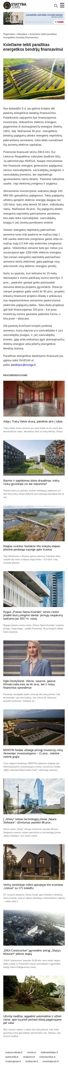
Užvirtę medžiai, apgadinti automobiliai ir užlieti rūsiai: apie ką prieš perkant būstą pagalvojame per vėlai (32, 1019)
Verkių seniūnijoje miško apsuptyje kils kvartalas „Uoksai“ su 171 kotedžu (33, 886)
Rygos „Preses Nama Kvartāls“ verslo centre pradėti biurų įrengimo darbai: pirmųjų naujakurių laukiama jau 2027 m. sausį (33, 615)
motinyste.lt (31, 1061)
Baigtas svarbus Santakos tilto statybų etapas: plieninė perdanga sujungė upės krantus (32, 548)
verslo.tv (31, 1052)
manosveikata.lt (13, 1052)
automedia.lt (11, 1056)
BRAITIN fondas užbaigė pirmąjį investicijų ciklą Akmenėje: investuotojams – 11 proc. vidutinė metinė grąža (33, 753)
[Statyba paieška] (56, 7)
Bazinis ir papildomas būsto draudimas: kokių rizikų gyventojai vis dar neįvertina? (31, 482)
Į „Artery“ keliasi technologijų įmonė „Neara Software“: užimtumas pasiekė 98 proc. (29, 821)
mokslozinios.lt (47, 1056)
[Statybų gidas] (14, 8)
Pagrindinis (9, 34)
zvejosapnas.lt (13, 1061)
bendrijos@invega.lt (23, 364)
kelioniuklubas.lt (49, 1052)
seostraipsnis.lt (50, 1061)
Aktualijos (22, 34)
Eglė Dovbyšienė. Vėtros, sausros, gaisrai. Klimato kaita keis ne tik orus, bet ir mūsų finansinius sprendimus (29, 684)
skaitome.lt (29, 1056)
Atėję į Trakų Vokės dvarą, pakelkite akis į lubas (33, 421)
